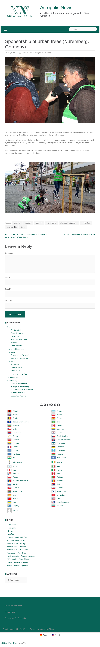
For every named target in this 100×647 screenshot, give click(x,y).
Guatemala (61, 450)
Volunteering (12, 380)
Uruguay (16, 506)
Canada (60, 425)
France (15, 447)
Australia (16, 415)
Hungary (60, 454)
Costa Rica (17, 433)
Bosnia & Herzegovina (21, 422)
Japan (15, 470)
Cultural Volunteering (19, 383)
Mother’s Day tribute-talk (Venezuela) (78, 234)
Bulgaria (16, 425)
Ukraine (15, 502)
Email (8, 289)
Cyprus (15, 436)
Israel (15, 466)
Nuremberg (51, 223)
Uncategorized (12, 377)
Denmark (16, 440)
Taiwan (15, 498)
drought (28, 223)
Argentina (60, 411)
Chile (15, 429)
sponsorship (12, 227)
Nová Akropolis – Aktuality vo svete (21, 556)
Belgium (16, 418)
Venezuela (60, 506)
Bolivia (59, 418)
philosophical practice (68, 223)
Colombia (60, 429)
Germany (25, 53)
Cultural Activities (17, 333)
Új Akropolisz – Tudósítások (18, 559)
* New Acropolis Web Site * (17, 537)
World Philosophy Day (19, 358)
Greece (15, 450)
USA (58, 498)
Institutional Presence (15, 349)
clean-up (17, 223)
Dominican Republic (64, 440)
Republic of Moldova (20, 481)
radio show (86, 223)
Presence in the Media (19, 374)
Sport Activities (17, 346)
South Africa (17, 491)
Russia (15, 484)
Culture (10, 327)
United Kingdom (63, 502)
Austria (59, 415)
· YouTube (11, 534)
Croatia (59, 433)
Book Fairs (15, 364)
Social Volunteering (18, 396)
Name (8, 277)
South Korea (61, 491)
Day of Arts (15, 336)
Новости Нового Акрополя (17, 565)
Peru (58, 474)
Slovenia (60, 488)
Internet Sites (16, 371)
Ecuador (16, 443)
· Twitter (10, 531)
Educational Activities (19, 339)
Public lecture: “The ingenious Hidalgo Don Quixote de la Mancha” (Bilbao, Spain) (26, 235)
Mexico (59, 470)
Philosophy (11, 352)
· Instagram (11, 528)
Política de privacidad (13, 605)
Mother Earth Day (17, 393)
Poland (15, 477)
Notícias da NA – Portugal (17, 543)
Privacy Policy (10, 612)
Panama (16, 474)
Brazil (59, 422)
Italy (58, 466)
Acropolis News (56, 7)
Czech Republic (62, 436)
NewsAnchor (41, 629)
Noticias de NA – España (16, 546)
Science (14, 342)
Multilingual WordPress (9, 643)
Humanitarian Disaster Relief (22, 389)
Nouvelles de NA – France (17, 553)
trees (23, 227)
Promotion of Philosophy (20, 355)
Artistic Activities (17, 330)
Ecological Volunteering (42, 53)
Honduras (16, 454)
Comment (9, 253)
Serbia (59, 484)
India (14, 457)
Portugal (60, 477)
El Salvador (61, 443)
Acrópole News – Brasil (16, 540)
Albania (15, 411)
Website (8, 301)
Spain (15, 495)
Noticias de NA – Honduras (17, 550)
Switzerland (61, 495)
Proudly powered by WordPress (15, 629)
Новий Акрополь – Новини (17, 562)
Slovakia (16, 488)
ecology (39, 223)
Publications (11, 361)
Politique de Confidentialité (15, 618)
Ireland (59, 462)
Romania (60, 481)
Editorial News (16, 367)
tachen (15, 510)
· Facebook (11, 525)
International (61, 457)
